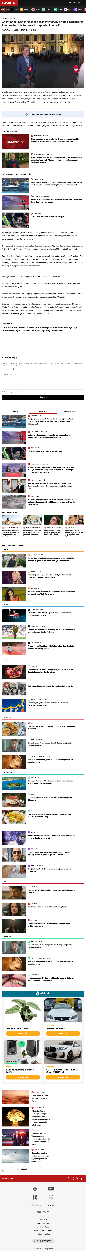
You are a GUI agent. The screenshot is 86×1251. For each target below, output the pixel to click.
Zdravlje (60, 9)
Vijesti (7, 9)
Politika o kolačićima (43, 1234)
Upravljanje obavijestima (44, 1241)
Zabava (80, 9)
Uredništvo (43, 1220)
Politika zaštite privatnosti (43, 1230)
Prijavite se (43, 397)
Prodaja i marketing (43, 1223)
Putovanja (48, 9)
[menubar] (78, 3)
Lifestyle (38, 9)
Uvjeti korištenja (43, 1227)
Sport (16, 9)
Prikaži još (22, 1169)
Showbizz (26, 9)
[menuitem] (78, 3)
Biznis (69, 9)
